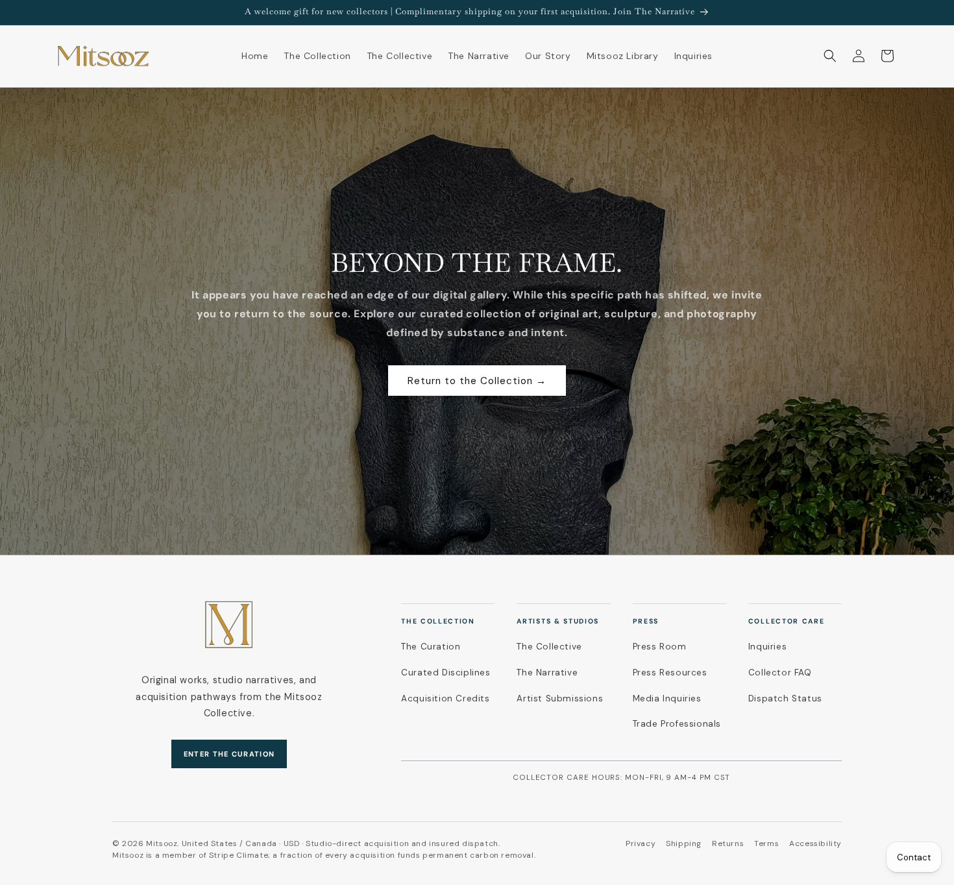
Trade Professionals (677, 723)
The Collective (549, 646)
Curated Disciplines (445, 672)
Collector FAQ (780, 672)
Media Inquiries (667, 698)
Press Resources (670, 672)
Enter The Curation (229, 753)
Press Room (660, 646)
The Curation (430, 646)
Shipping (684, 843)
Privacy (640, 843)
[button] (830, 56)
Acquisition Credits (445, 698)
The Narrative (547, 672)
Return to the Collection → (477, 380)
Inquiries (767, 646)
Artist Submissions (560, 698)
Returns (728, 843)
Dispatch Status (785, 698)
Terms (766, 843)
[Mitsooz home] (229, 625)
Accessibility (815, 843)
